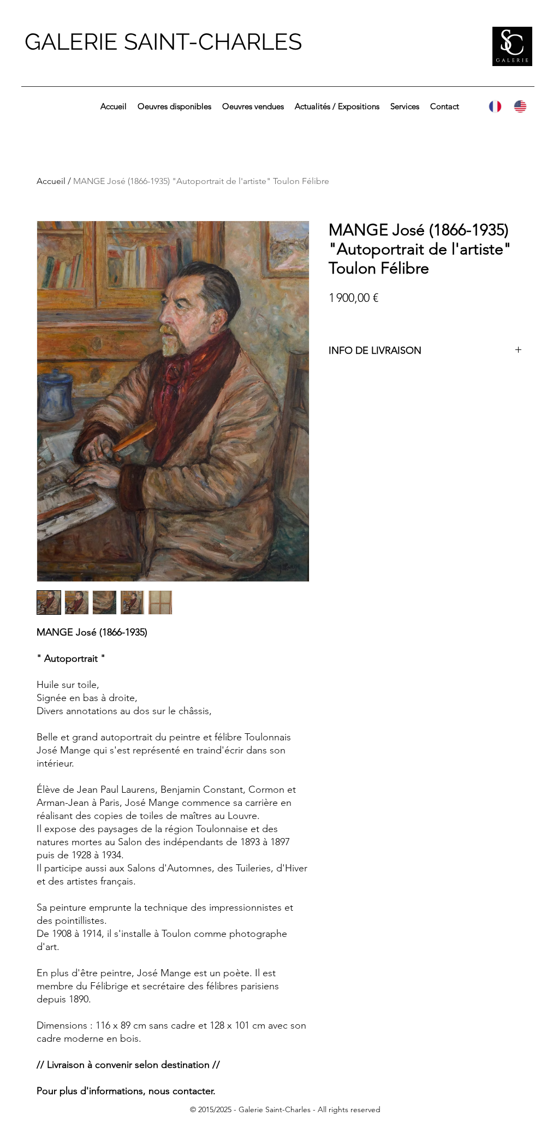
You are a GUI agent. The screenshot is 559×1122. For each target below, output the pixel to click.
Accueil (51, 181)
